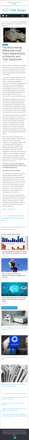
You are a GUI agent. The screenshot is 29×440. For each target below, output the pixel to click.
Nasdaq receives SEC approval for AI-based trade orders (13, 228)
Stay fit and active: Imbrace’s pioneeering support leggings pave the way (14, 275)
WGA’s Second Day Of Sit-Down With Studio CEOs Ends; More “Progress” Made (14, 299)
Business (8, 22)
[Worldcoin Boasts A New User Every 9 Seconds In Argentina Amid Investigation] (14, 365)
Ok (15, 437)
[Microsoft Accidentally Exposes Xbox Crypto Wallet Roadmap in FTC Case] (14, 311)
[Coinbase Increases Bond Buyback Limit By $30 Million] (14, 336)
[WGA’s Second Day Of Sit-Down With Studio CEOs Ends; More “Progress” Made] (14, 283)
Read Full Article (11, 209)
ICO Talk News (14, 10)
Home (3, 22)
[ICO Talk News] (3, 15)
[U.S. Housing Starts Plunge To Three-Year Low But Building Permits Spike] (14, 237)
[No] (27, 434)
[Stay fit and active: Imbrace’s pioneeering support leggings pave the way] (14, 259)
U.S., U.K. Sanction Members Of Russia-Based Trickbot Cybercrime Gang (12, 218)
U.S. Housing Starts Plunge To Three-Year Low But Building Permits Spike (14, 252)
